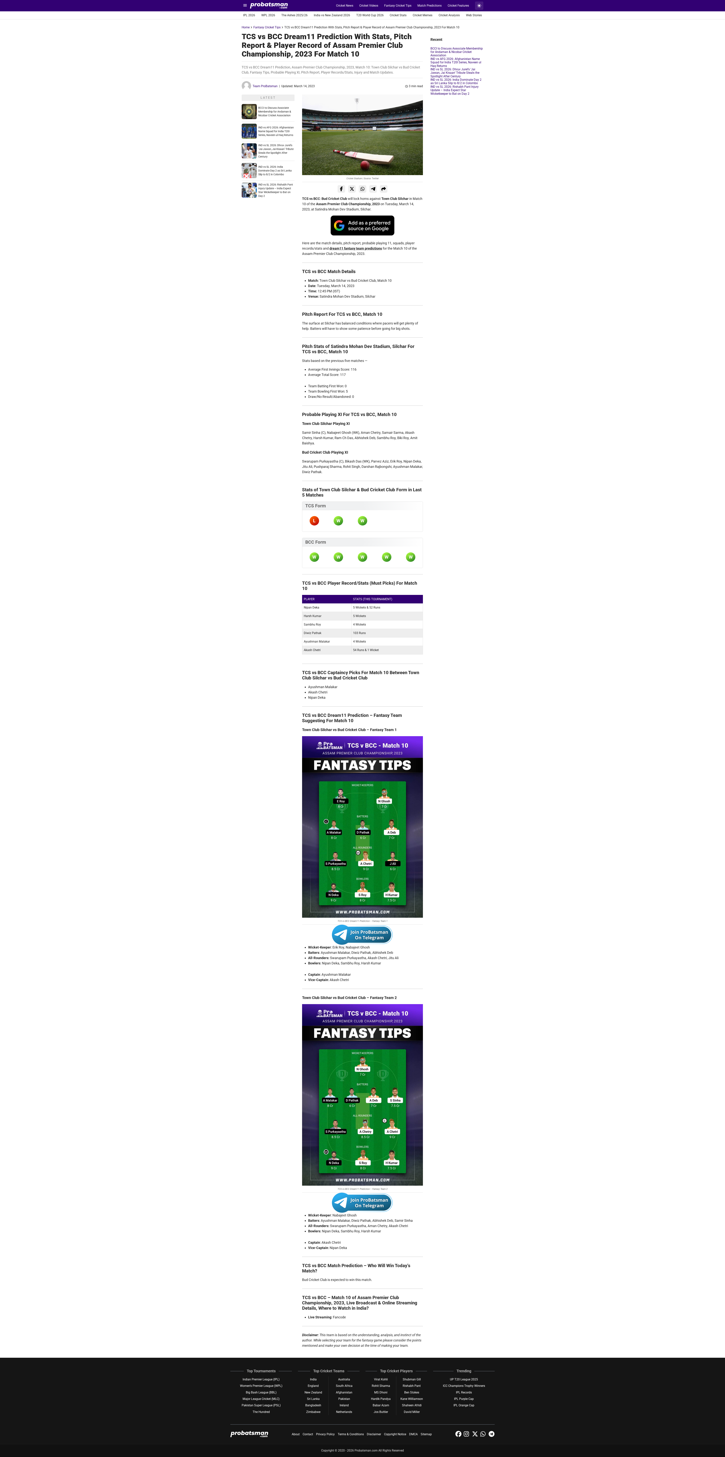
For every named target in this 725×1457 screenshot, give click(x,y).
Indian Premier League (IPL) (261, 1379)
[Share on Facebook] (341, 189)
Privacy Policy (325, 1434)
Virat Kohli (381, 1379)
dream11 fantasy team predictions (355, 248)
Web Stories (474, 15)
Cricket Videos (368, 5)
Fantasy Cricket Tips (397, 5)
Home (246, 27)
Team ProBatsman (265, 86)
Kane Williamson (411, 1399)
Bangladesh (313, 1405)
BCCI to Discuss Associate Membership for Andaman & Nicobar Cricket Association (274, 111)
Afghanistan (344, 1392)
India (313, 1379)
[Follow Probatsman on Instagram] (467, 1436)
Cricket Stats (398, 15)
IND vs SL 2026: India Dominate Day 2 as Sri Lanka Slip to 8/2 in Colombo (275, 170)
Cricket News (344, 5)
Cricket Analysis (449, 15)
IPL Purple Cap (464, 1399)
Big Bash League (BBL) (261, 1392)
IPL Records (464, 1392)
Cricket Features (458, 5)
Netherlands (344, 1412)
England (313, 1386)
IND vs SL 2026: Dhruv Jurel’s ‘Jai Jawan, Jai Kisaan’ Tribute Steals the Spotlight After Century (454, 73)
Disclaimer (374, 1434)
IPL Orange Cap (464, 1405)
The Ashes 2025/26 (294, 15)
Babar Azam (381, 1405)
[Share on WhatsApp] (362, 189)
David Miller (412, 1412)
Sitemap (426, 1434)
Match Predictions (429, 5)
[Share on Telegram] (373, 189)
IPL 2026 (249, 15)
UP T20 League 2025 (464, 1379)
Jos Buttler (381, 1412)
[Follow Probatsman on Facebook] (458, 1436)
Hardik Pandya (381, 1399)
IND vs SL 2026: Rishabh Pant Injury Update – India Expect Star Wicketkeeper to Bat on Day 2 (454, 90)
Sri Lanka (313, 1399)
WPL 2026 (268, 15)
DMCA (413, 1434)
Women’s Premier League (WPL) (261, 1386)
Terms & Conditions (351, 1434)
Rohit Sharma (381, 1386)
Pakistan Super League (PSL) (261, 1405)
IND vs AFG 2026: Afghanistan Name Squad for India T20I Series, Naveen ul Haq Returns (276, 131)
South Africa (344, 1386)
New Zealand (313, 1392)
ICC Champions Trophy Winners (464, 1386)
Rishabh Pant (412, 1386)
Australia (344, 1379)
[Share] (383, 189)
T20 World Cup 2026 (370, 15)
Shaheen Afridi (412, 1405)
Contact (308, 1434)
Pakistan (344, 1399)
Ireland (344, 1405)
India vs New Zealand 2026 (332, 15)
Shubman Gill (412, 1379)
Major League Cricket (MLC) (261, 1399)
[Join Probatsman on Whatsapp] (483, 1436)
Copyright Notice (395, 1434)
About (296, 1434)
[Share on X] (352, 189)
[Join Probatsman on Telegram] (492, 1436)
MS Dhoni (380, 1392)
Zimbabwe (313, 1412)
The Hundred (261, 1412)
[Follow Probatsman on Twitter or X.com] (475, 1436)
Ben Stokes (411, 1392)
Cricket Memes (422, 15)
